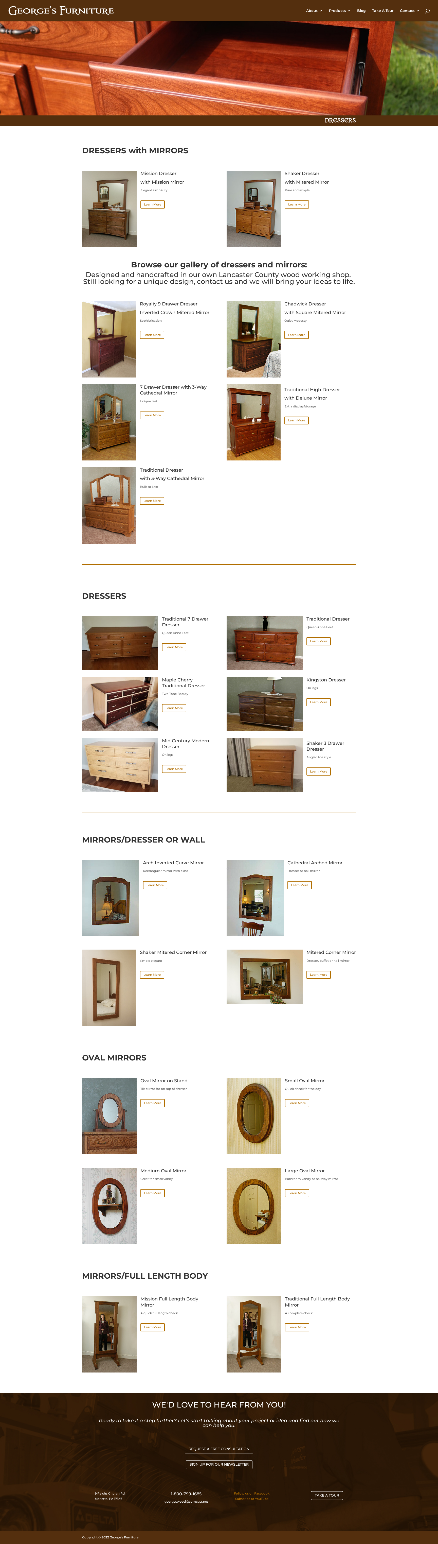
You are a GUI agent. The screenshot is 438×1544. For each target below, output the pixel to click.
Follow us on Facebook (251, 1493)
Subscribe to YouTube (251, 1499)
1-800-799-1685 (186, 1493)
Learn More (152, 204)
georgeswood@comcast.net (186, 1501)
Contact (407, 11)
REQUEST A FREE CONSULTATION (219, 1449)
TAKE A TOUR (327, 1495)
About (312, 11)
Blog (361, 11)
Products (337, 11)
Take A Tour (383, 11)
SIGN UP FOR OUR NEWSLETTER (219, 1464)
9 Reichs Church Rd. (110, 1493)
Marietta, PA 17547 (108, 1499)
